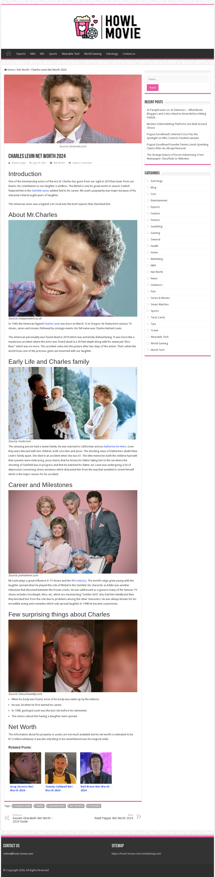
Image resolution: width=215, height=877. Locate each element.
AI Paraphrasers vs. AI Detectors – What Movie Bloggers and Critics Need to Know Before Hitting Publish (176, 113)
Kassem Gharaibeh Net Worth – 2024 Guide (33, 818)
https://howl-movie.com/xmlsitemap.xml (136, 853)
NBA (32, 53)
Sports (53, 53)
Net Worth (23, 69)
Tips (153, 323)
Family (39, 806)
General (155, 239)
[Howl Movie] (107, 26)
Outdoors (157, 284)
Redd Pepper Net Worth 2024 (113, 817)
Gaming (155, 232)
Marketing (157, 258)
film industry (78, 580)
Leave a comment (82, 163)
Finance (155, 220)
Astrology (112, 53)
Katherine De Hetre (115, 446)
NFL (42, 53)
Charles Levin (52, 323)
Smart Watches (160, 304)
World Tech (157, 349)
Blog (153, 187)
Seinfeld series (40, 190)
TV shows (94, 806)
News (154, 278)
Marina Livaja (19, 163)
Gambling (157, 226)
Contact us (129, 53)
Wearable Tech (71, 53)
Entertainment (159, 200)
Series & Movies (160, 297)
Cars (153, 194)
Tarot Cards (158, 317)
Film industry (56, 806)
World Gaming (93, 53)
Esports (21, 53)
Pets (153, 291)
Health (154, 245)
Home (8, 53)
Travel (154, 330)
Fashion (155, 213)
